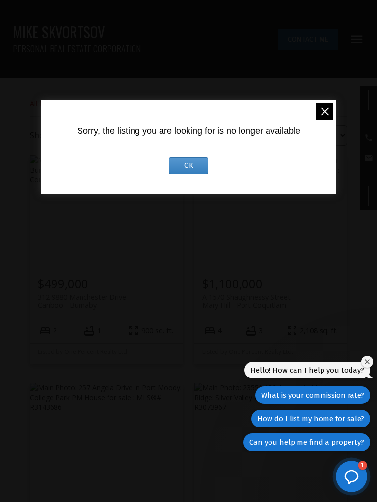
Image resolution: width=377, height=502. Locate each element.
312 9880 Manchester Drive (82, 301)
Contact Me (308, 39)
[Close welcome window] (367, 362)
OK (188, 165)
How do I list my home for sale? (310, 418)
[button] (308, 39)
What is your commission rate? (312, 395)
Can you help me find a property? (306, 442)
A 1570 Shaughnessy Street (246, 301)
